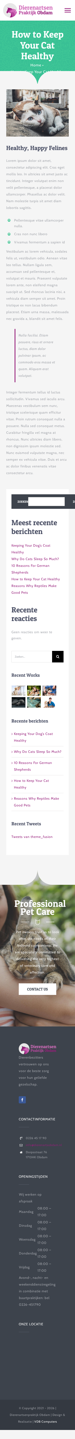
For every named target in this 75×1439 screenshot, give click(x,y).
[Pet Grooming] (34, 691)
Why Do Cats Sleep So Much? (35, 559)
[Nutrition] (18, 702)
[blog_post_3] (37, 91)
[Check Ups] (49, 702)
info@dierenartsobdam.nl (44, 1145)
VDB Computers (45, 1421)
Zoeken (23, 501)
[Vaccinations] (49, 691)
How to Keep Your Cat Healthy (35, 579)
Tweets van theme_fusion (32, 837)
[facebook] (22, 1099)
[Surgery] (34, 702)
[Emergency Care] (18, 691)
